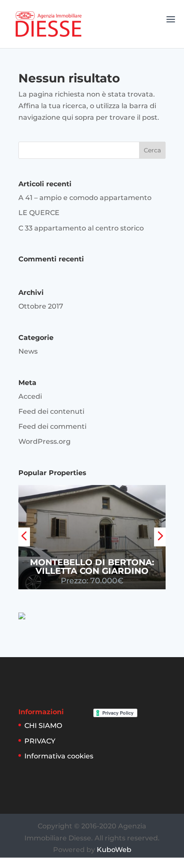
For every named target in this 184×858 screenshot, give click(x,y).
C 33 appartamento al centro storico (81, 228)
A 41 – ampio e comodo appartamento (84, 198)
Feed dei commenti (52, 426)
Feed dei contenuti (51, 411)
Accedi (30, 396)
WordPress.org (44, 441)
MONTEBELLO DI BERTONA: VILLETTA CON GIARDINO (92, 566)
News (28, 351)
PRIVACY (39, 741)
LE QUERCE (38, 213)
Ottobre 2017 (40, 306)
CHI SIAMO (43, 726)
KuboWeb (114, 850)
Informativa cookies (58, 756)
